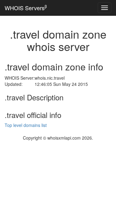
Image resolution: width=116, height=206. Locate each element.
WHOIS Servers (26, 7)
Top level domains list (26, 125)
